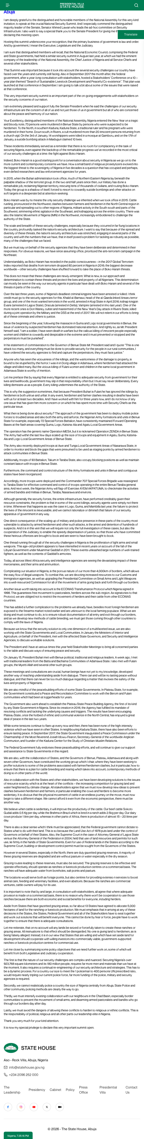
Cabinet (55, 1090)
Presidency (37, 1090)
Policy (70, 1090)
